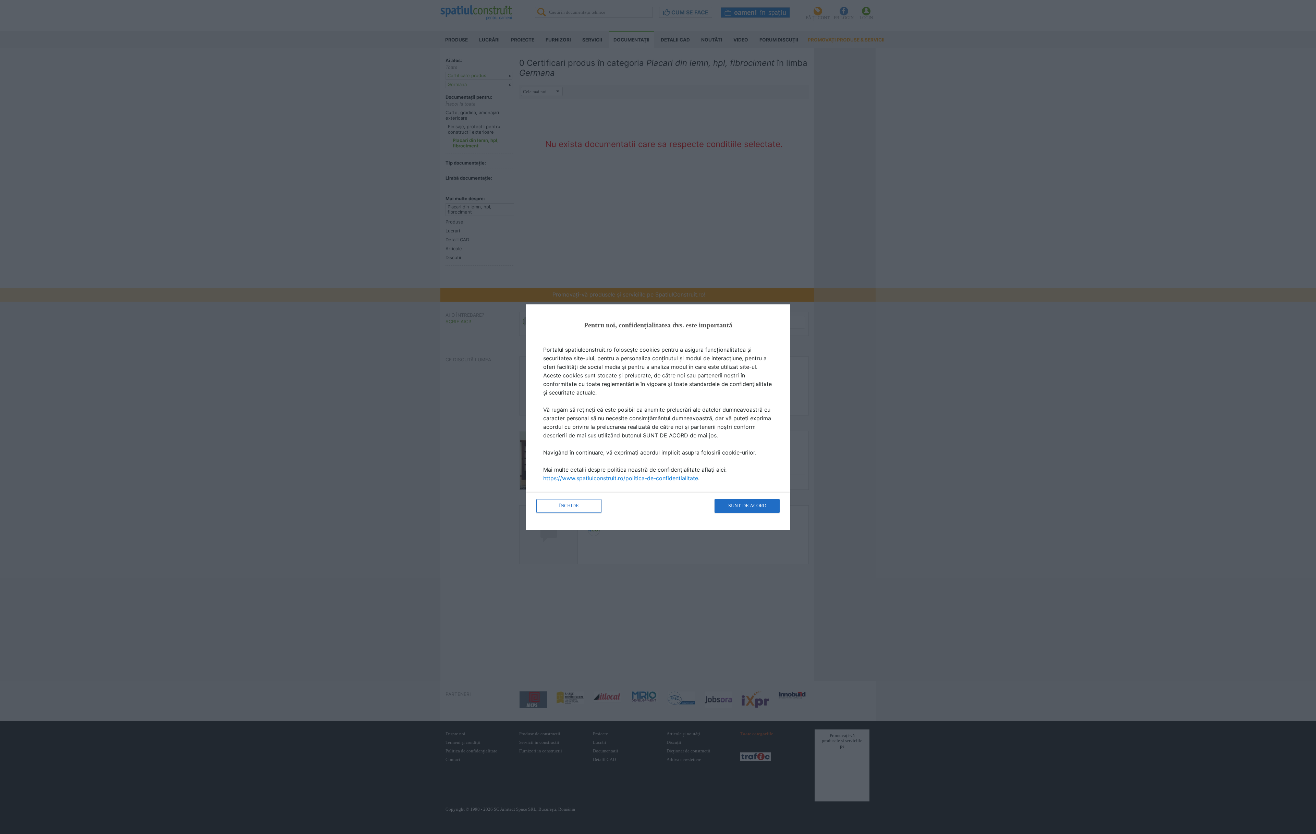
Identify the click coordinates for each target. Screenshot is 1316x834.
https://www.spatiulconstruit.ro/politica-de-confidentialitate (620, 478)
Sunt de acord (747, 505)
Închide (569, 505)
